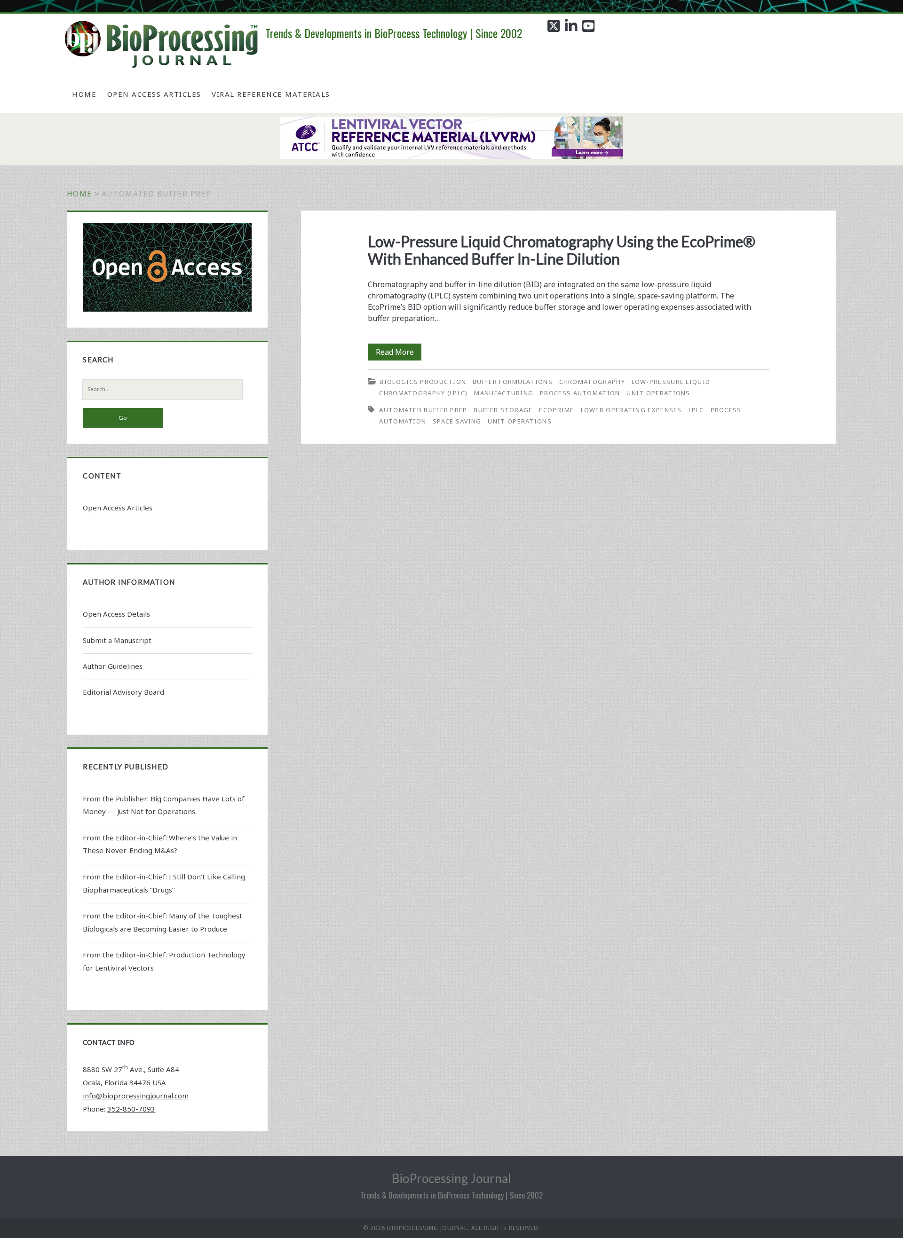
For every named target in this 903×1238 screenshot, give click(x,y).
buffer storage (503, 410)
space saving (457, 421)
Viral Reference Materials (271, 94)
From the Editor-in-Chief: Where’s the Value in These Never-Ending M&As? (160, 844)
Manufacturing (503, 393)
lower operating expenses (631, 410)
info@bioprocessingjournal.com (136, 1095)
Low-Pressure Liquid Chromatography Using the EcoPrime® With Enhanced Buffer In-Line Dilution (561, 250)
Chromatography (592, 381)
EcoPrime (556, 410)
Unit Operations (658, 393)
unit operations (520, 421)
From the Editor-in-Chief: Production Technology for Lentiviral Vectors (164, 961)
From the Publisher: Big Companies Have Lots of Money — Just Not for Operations (164, 805)
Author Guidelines (113, 666)
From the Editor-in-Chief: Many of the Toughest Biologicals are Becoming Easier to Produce (162, 922)
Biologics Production (423, 381)
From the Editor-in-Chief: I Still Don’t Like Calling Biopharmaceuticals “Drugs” (164, 883)
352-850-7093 (131, 1108)
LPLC (696, 410)
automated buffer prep (423, 410)
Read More (398, 353)
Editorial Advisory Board (123, 692)
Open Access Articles (154, 94)
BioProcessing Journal (451, 1178)
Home (84, 94)
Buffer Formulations (513, 381)
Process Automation (580, 393)
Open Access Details (116, 614)
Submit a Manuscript (117, 640)
